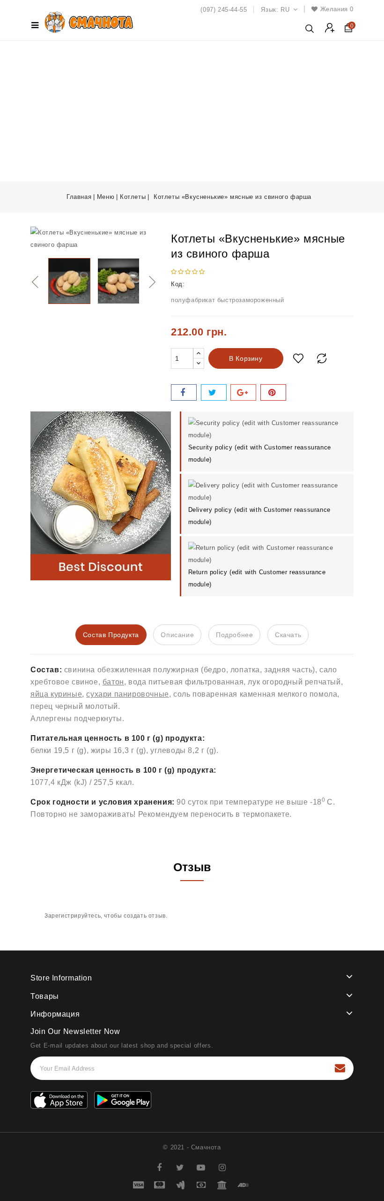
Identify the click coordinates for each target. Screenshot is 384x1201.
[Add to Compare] (321, 358)
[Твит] (213, 392)
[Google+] (243, 392)
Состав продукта (111, 635)
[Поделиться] (183, 392)
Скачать (288, 635)
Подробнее (234, 635)
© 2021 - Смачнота (192, 1147)
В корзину (245, 358)
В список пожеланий (298, 358)
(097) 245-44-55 (223, 9)
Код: (178, 284)
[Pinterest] (273, 392)
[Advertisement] (192, 111)
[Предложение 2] (100, 495)
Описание (177, 635)
